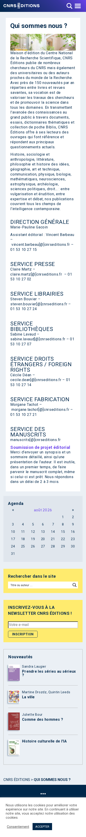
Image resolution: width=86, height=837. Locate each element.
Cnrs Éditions (16, 779)
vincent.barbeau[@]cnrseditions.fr (40, 244)
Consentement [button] (18, 827)
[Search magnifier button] (74, 585)
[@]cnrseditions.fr (51, 304)
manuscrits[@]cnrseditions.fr (35, 440)
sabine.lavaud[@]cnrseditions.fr (37, 339)
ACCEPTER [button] (42, 826)
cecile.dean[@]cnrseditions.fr (35, 380)
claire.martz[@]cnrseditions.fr (36, 274)
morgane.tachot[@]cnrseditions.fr (40, 409)
